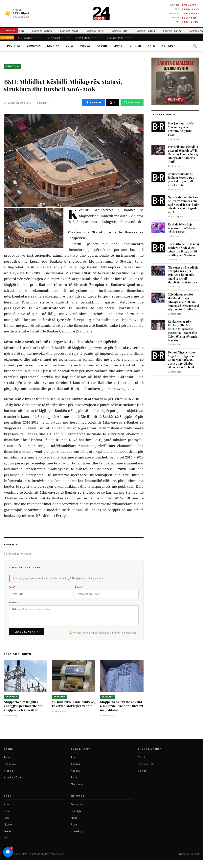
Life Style (76, 811)
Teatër (7, 831)
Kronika (53, 45)
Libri (6, 817)
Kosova (84, 45)
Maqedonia (77, 784)
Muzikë (8, 824)
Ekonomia (34, 45)
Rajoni (102, 45)
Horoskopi (77, 831)
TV (5, 837)
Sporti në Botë (146, 764)
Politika (13, 45)
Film (6, 811)
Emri (12, 587)
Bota (69, 45)
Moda (74, 817)
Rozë (74, 824)
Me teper (168, 45)
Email (79, 587)
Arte (151, 45)
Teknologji (77, 804)
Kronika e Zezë (12, 777)
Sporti (118, 45)
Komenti (14, 602)
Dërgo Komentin (26, 631)
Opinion (135, 45)
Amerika (75, 764)
